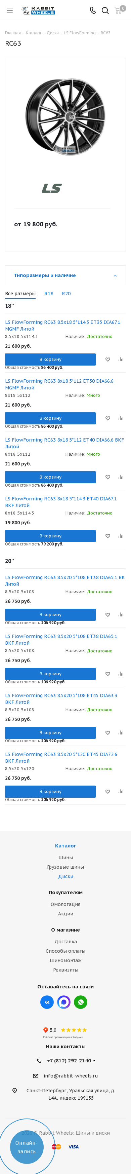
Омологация (65, 904)
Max (64, 1002)
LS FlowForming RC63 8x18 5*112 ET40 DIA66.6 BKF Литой (64, 443)
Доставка (65, 942)
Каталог (65, 845)
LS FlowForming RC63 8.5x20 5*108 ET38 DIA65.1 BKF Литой (61, 639)
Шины (65, 858)
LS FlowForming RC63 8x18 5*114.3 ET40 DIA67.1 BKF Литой (61, 502)
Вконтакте (47, 1002)
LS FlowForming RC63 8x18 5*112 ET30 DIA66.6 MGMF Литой (59, 384)
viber (80, 1002)
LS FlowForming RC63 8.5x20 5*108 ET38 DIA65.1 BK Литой (65, 580)
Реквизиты (65, 970)
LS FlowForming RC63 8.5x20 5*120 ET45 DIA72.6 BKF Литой (61, 757)
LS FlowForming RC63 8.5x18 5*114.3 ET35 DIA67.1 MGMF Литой (62, 325)
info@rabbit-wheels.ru (71, 1076)
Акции (65, 914)
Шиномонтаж (66, 960)
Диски (65, 876)
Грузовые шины (65, 867)
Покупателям (66, 892)
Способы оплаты (65, 951)
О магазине (65, 929)
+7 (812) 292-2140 (69, 1060)
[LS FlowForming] (60, 188)
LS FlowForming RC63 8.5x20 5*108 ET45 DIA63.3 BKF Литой (61, 698)
